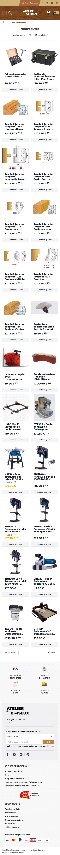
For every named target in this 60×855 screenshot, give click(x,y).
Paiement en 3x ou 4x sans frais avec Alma (23, 782)
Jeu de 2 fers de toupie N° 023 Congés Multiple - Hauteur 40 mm (15, 276)
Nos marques (10, 812)
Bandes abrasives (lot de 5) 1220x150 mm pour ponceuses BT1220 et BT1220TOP (44, 376)
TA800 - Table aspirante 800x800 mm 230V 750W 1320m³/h (13, 631)
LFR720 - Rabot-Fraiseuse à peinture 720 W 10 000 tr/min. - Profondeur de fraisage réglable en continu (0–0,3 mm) (44, 581)
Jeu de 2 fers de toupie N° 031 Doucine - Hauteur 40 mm (43, 276)
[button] (19, 35)
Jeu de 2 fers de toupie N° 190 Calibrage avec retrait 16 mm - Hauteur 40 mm (43, 226)
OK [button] (48, 742)
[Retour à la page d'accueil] (18, 711)
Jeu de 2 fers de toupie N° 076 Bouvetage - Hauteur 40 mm (14, 226)
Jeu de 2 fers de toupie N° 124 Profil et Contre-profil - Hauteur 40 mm (15, 326)
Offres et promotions (14, 819)
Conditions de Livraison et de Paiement (21, 785)
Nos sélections (11, 816)
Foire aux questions (13, 771)
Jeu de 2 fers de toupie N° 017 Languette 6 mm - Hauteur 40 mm (15, 176)
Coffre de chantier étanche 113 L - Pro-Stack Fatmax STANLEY (44, 76)
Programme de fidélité (14, 778)
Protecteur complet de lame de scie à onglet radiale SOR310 (43, 326)
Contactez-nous (31, 3)
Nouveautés (9, 823)
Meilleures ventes (12, 827)
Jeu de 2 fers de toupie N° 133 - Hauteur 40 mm (14, 126)
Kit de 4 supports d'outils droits (15, 75)
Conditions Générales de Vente (14, 850)
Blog (6, 774)
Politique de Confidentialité (13, 852)
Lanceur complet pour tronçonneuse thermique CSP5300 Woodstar (15, 376)
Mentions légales (36, 850)
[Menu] (4, 13)
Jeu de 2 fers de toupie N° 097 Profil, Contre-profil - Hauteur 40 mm (43, 176)
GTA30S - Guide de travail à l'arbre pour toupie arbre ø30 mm (43, 426)
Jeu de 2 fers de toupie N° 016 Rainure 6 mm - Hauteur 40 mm (43, 126)
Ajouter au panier (16, 89)
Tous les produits (12, 809)
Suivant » (50, 652)
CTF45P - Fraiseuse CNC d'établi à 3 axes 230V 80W (43, 631)
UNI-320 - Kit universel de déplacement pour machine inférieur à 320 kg (15, 426)
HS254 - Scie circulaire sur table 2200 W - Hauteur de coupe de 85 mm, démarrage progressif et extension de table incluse (15, 477)
